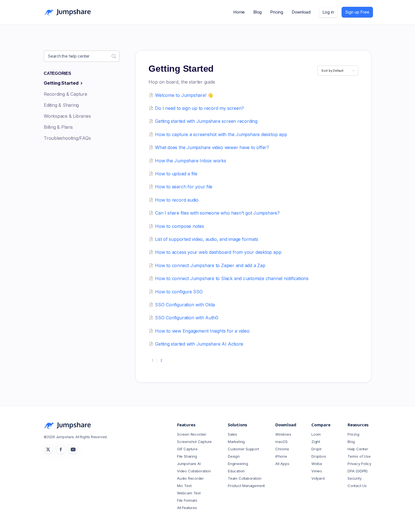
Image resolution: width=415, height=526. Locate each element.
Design (234, 456)
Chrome (282, 449)
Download (301, 12)
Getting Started (61, 83)
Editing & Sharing (61, 105)
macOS (281, 441)
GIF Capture (187, 449)
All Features (187, 507)
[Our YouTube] (73, 449)
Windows (283, 434)
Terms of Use (359, 456)
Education (236, 471)
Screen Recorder (191, 434)
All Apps (282, 463)
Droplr (316, 449)
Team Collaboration (244, 478)
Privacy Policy (359, 463)
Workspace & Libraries (67, 116)
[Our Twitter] (48, 449)
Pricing (276, 12)
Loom (316, 434)
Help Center (358, 449)
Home (239, 12)
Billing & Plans (58, 127)
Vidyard (317, 478)
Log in (328, 12)
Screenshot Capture (194, 441)
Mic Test (184, 485)
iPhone (281, 456)
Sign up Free (357, 12)
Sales (232, 434)
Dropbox (318, 456)
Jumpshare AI (188, 463)
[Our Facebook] (60, 449)
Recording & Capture (65, 94)
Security (354, 478)
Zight (315, 441)
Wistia (316, 463)
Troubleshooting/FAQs (67, 138)
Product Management (246, 485)
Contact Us (357, 485)
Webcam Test (189, 493)
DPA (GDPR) (358, 471)
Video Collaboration (194, 471)
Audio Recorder (190, 478)
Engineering (238, 463)
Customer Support (243, 449)
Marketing (236, 441)
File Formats (187, 500)
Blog (257, 12)
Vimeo (316, 471)
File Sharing (187, 456)
